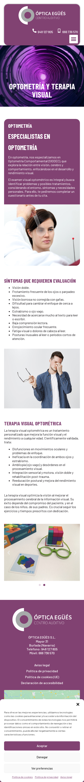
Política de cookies (22, 776)
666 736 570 (70, 32)
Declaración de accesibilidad (42, 683)
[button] (78, 704)
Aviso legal (66, 776)
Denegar (42, 757)
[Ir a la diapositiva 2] (44, 585)
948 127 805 (45, 32)
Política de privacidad (46, 776)
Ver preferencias (42, 768)
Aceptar (42, 746)
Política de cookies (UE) (42, 677)
